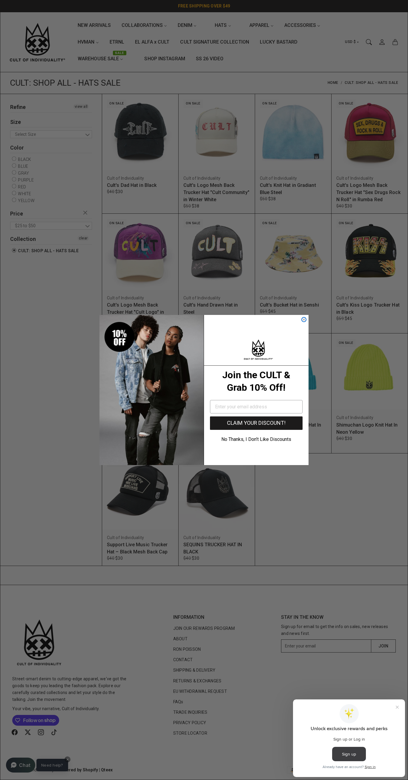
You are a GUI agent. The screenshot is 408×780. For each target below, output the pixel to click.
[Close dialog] (304, 319)
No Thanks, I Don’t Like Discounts (256, 439)
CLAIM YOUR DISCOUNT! (256, 423)
